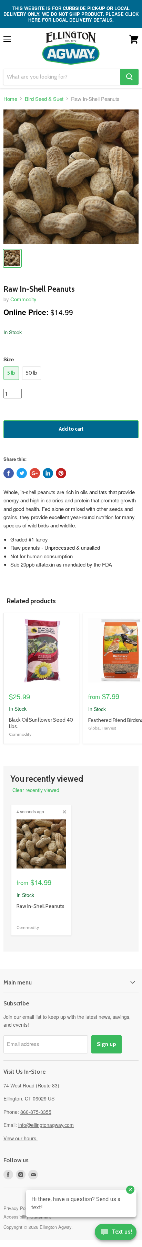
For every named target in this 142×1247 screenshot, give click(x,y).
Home (10, 98)
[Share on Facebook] (8, 473)
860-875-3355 (35, 1111)
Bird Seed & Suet (44, 98)
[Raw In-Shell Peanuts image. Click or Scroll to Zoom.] (71, 176)
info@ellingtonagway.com (46, 1124)
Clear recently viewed (35, 789)
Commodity (23, 299)
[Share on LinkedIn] (48, 473)
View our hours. (20, 1138)
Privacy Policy (17, 1208)
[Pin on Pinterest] (61, 473)
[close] (64, 811)
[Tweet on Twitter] (22, 473)
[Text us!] (115, 1233)
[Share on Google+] (35, 473)
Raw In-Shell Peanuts (40, 906)
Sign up (106, 1044)
